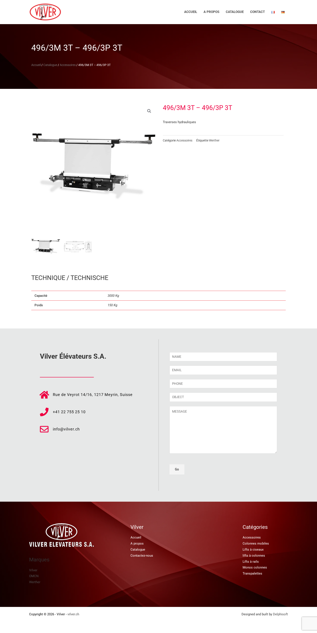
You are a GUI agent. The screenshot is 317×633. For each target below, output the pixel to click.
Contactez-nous (141, 556)
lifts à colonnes (254, 556)
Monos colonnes (255, 567)
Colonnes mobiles (256, 543)
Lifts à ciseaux (253, 549)
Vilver (33, 570)
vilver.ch (73, 614)
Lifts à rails (251, 562)
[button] (149, 111)
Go (177, 469)
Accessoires (68, 65)
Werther (214, 140)
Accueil (190, 12)
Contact (257, 12)
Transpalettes (252, 573)
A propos (211, 12)
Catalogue (235, 12)
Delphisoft (280, 614)
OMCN (34, 576)
